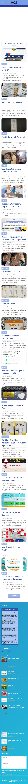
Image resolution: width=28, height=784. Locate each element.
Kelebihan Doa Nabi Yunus (14, 740)
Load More (14, 595)
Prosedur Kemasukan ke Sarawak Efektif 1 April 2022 (13, 238)
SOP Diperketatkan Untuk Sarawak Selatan (12, 478)
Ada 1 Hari (10, 685)
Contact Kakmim (19, 777)
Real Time (9, 644)
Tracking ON (14, 644)
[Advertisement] (14, 26)
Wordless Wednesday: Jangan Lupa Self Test (11, 205)
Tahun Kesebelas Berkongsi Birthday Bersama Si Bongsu (17, 692)
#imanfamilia (5, 268)
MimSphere (11, 671)
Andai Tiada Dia (8, 616)
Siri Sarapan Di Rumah (13, 658)
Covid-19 (4, 64)
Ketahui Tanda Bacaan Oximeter (11, 513)
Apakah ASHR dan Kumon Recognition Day (9, 626)
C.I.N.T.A (10, 665)
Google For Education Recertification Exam (12, 771)
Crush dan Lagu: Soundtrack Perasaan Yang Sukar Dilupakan (16, 706)
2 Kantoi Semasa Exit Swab (13, 271)
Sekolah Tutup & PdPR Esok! (15, 698)
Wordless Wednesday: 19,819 (11, 548)
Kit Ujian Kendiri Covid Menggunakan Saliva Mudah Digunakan (13, 443)
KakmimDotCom (8, 613)
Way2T (9, 780)
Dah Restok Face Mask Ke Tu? (12, 103)
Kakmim (4, 73)
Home (8, 777)
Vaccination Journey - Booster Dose (10, 337)
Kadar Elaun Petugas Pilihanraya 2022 (16, 734)
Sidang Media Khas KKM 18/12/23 (12, 68)
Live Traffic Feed (10, 609)
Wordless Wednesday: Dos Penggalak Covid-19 (12, 371)
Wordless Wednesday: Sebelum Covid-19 (11, 170)
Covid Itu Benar (8, 304)
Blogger (17, 781)
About (12, 777)
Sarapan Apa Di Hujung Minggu (8, 636)
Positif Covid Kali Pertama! (13, 137)
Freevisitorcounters (6, 651)
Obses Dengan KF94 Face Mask (12, 406)
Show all (14, 45)
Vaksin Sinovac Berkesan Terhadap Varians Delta (12, 577)
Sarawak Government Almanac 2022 (17, 747)
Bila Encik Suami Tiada (13, 678)
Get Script (5, 644)
